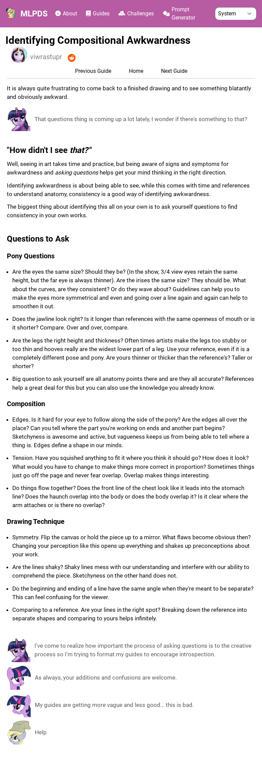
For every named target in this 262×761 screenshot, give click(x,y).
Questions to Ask (38, 239)
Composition (26, 404)
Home (136, 71)
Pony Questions (31, 256)
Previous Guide (93, 71)
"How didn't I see (49, 150)
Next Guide (174, 71)
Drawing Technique (35, 521)
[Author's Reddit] (72, 58)
